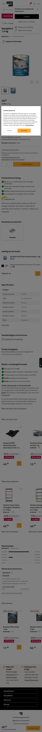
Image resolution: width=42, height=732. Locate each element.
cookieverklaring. (29, 125)
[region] (21, 121)
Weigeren (9, 130)
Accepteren (24, 130)
